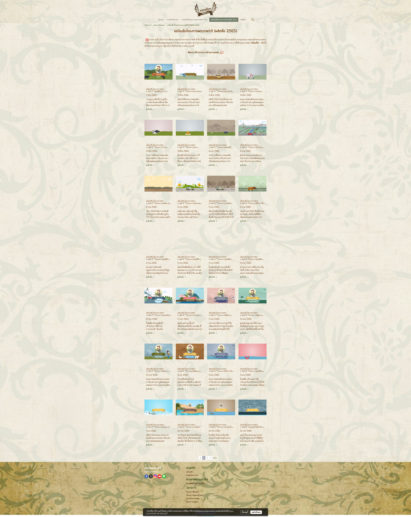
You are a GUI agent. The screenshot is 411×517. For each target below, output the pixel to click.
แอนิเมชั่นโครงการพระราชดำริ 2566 (194, 19)
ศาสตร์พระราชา (172, 19)
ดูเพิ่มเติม (149, 109)
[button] (252, 20)
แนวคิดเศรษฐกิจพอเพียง (195, 483)
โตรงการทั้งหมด (192, 492)
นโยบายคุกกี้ (163, 513)
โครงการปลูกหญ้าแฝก (194, 495)
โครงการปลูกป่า (192, 502)
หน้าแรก (161, 19)
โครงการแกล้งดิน (193, 498)
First (196, 458)
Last (214, 458)
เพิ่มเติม (243, 19)
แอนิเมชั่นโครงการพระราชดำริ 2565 (224, 19)
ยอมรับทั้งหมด (256, 512)
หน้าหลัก (189, 472)
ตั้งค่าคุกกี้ (245, 512)
